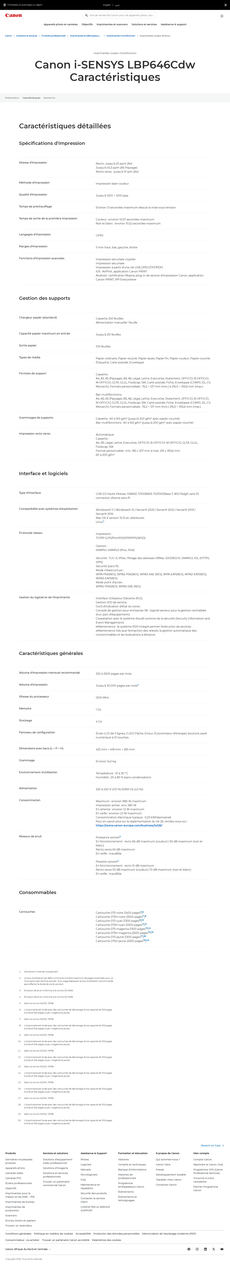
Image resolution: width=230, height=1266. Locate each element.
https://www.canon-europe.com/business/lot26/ (129, 825)
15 (149, 932)
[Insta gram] (197, 1249)
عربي (117, 5)
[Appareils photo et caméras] (79, 24)
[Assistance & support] (188, 24)
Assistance (49, 97)
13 (146, 928)
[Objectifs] (94, 24)
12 (146, 924)
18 (145, 936)
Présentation (12, 97)
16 (152, 932)
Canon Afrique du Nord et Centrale (26, 1249)
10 (143, 920)
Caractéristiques (31, 97)
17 (142, 936)
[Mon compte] (222, 16)
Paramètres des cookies (106, 1240)
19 (144, 940)
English (107, 5)
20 (147, 940)
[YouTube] (222, 1249)
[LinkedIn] (205, 1249)
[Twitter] (213, 1249)
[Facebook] (189, 1249)
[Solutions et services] (158, 24)
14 (150, 928)
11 (143, 924)
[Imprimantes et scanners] (129, 24)
